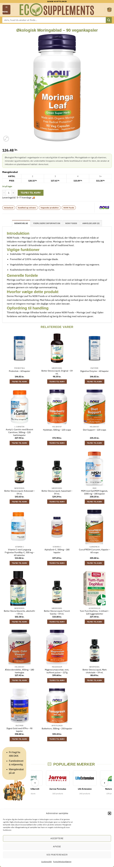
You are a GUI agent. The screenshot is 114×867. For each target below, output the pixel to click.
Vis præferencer (57, 854)
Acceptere (56, 838)
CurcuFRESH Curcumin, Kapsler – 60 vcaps (94, 551)
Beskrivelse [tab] (21, 223)
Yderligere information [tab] (46, 223)
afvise (57, 846)
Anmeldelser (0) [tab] (91, 223)
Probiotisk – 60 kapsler (19, 371)
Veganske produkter (50, 208)
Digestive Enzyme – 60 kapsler (94, 371)
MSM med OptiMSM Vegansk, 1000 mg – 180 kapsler (94, 492)
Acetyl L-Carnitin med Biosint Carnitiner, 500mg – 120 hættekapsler (19, 432)
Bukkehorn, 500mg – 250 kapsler (57, 728)
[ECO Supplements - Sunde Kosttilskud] (57, 9)
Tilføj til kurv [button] (19, 381)
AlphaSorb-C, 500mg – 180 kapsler (57, 551)
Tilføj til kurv (31, 192)
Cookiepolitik (46, 861)
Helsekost (8, 208)
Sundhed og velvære (27, 208)
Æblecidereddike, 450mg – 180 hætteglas (19, 671)
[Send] (109, 20)
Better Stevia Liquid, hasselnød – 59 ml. (57, 492)
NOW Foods (69, 208)
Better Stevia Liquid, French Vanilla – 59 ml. (57, 612)
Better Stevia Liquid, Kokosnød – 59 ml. (19, 492)
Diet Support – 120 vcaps (94, 429)
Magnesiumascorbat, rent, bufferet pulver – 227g (57, 671)
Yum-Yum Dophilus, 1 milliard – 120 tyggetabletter (94, 612)
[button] (109, 813)
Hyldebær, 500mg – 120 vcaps (57, 429)
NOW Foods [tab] (71, 223)
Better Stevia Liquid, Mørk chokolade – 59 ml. (95, 671)
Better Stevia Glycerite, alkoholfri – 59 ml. (19, 612)
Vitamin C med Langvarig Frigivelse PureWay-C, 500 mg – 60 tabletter (19, 552)
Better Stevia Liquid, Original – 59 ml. (57, 372)
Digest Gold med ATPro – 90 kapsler (19, 730)
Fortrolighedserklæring (62, 861)
